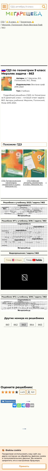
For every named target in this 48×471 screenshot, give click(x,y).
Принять (24, 466)
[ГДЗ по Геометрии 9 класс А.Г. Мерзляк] (6, 84)
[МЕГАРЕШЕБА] (24, 13)
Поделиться (10, 401)
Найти (43, 6)
